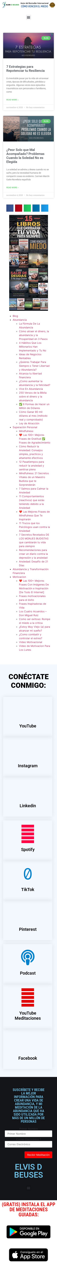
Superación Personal (25, 427)
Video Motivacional (30, 642)
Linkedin (28, 805)
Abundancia (20, 319)
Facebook (27, 1058)
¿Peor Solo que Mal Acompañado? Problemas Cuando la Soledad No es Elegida (25, 156)
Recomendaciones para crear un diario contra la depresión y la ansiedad (33, 553)
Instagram (28, 765)
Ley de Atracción (29, 423)
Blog (15, 316)
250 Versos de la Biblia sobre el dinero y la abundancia (33, 396)
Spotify (28, 849)
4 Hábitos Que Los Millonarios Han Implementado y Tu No (32, 346)
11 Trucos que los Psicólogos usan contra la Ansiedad (34, 527)
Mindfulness (26, 431)
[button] (28, 17)
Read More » (12, 100)
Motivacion (19, 576)
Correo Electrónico (28, 1139)
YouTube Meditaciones (28, 1016)
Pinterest (28, 929)
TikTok (27, 889)
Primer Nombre (28, 1128)
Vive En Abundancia (31, 388)
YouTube (27, 726)
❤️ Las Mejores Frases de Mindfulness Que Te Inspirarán (34, 515)
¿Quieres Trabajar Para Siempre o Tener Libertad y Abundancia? (34, 365)
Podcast (28, 973)
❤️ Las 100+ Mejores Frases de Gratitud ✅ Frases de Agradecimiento (34, 438)
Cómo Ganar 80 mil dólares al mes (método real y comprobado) (33, 415)
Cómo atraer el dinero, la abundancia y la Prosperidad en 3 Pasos (34, 335)
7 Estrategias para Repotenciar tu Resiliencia (25, 69)
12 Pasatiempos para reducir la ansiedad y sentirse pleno (31, 465)
